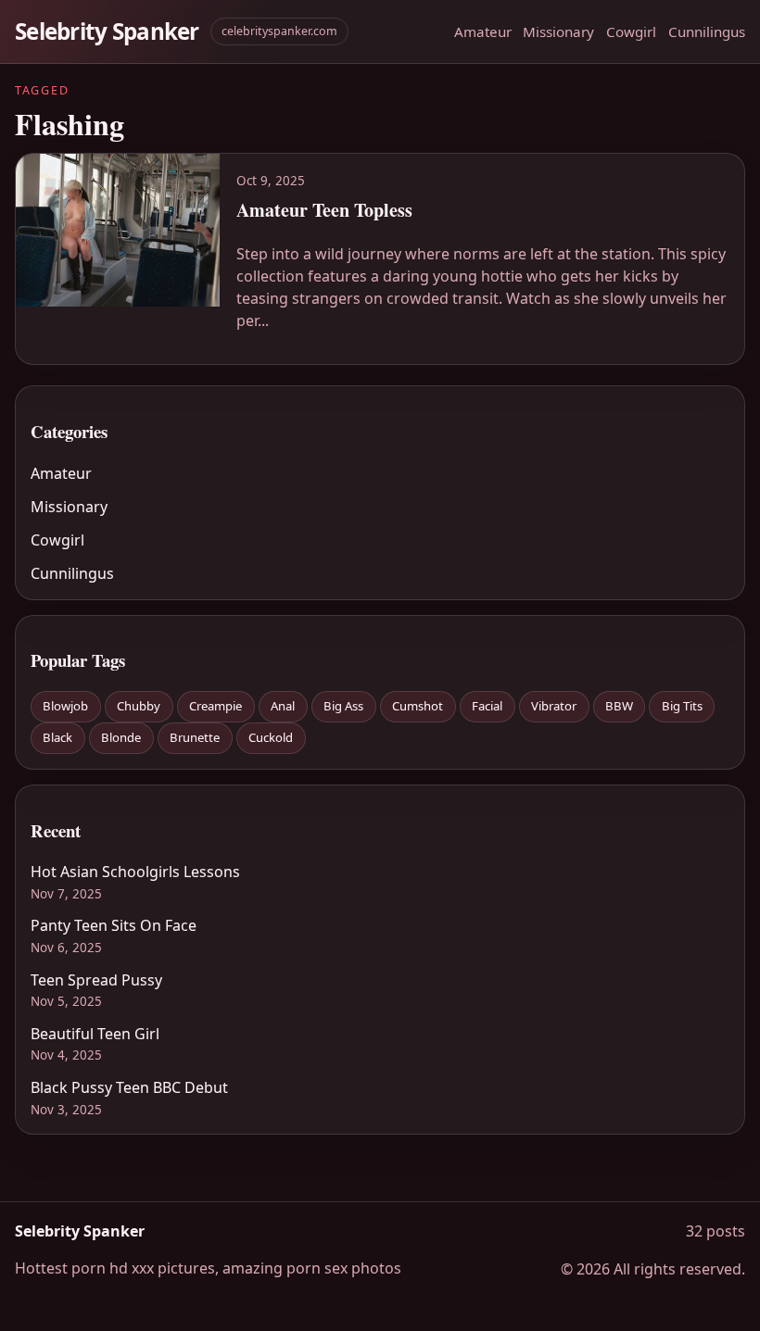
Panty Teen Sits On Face (113, 925)
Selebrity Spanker (107, 31)
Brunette (195, 737)
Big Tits (682, 705)
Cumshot (417, 705)
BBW (619, 705)
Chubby (138, 705)
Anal (283, 705)
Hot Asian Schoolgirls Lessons (135, 871)
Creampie (215, 705)
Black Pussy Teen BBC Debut (129, 1087)
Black (57, 737)
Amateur (483, 31)
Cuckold (270, 737)
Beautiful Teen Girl (95, 1033)
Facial (487, 705)
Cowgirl (631, 31)
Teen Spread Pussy (96, 980)
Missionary (558, 31)
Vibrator (553, 705)
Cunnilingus (706, 31)
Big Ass (343, 705)
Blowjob (65, 705)
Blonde (121, 737)
